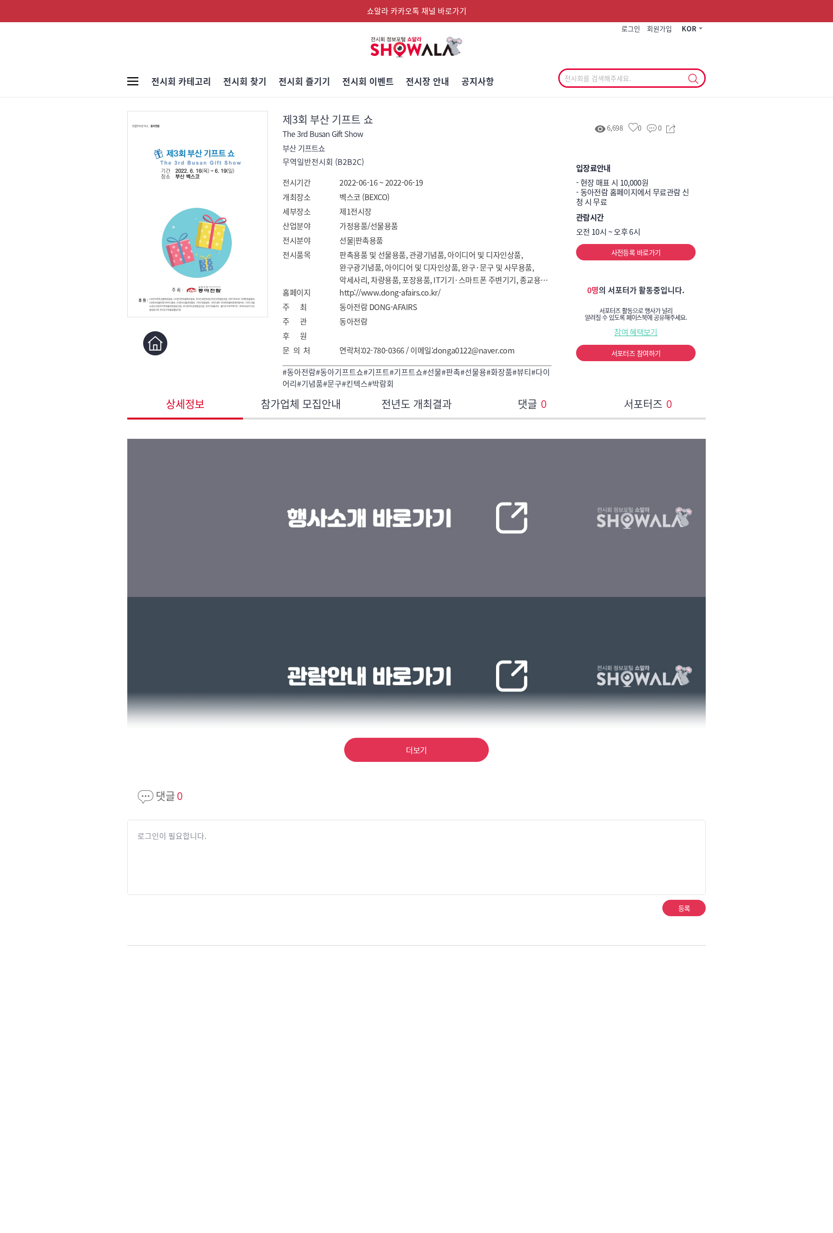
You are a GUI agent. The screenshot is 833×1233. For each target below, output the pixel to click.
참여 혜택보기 (636, 332)
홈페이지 (155, 343)
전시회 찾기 (245, 81)
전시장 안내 (427, 81)
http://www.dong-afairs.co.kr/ (389, 292)
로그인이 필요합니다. (171, 835)
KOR (689, 28)
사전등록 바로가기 (636, 252)
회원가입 (659, 28)
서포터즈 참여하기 (636, 353)
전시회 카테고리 (181, 81)
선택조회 (693, 79)
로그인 (630, 28)
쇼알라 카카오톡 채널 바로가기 (417, 10)
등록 (684, 908)
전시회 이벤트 (368, 81)
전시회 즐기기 (304, 81)
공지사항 (477, 81)
